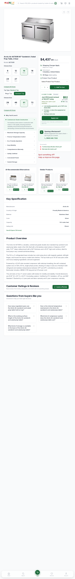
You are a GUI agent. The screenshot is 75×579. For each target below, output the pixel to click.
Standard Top (19, 93)
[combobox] (54, 82)
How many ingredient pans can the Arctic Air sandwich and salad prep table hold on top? (19, 308)
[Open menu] (69, 3)
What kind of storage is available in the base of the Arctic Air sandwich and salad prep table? (19, 328)
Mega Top (8, 93)
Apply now (54, 118)
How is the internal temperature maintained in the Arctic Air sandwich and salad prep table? (51, 308)
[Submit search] (55, 3)
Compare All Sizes (10, 86)
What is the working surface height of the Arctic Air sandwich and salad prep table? (19, 318)
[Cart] (61, 3)
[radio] (7, 71)
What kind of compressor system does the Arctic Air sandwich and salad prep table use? (51, 318)
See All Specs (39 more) (14, 230)
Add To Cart (60, 87)
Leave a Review (61, 287)
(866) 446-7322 (52, 138)
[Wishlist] (65, 3)
